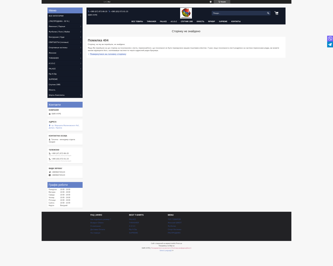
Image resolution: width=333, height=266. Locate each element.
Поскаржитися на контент (160, 248)
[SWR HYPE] (186, 13)
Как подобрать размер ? (100, 219)
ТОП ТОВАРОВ (174, 219)
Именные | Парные (57, 26)
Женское (52, 53)
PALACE (163, 21)
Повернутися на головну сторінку (108, 54)
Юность (200, 21)
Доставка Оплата (97, 229)
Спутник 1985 (187, 21)
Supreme (223, 21)
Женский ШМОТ (175, 223)
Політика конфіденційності (181, 248)
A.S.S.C (174, 21)
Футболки (172, 226)
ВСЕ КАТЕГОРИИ (56, 16)
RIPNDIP (211, 21)
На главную (95, 233)
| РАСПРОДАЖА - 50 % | (59, 21)
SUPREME (53, 79)
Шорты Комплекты (57, 95)
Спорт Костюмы (174, 229)
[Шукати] (268, 13)
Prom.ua (179, 243)
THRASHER (151, 21)
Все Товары (137, 21)
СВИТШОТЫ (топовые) (59, 42)
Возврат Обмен (97, 223)
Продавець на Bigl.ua (166, 246)
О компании (95, 226)
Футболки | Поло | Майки (59, 32)
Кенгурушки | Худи (56, 37)
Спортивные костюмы (58, 47)
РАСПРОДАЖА (174, 233)
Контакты (236, 21)
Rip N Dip (53, 74)
